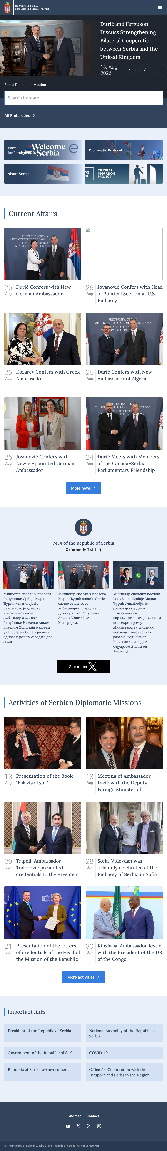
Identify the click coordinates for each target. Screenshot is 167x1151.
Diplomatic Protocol (124, 150)
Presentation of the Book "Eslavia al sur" (42, 755)
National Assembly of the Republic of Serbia (122, 1033)
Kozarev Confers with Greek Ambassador (42, 351)
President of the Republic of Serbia (39, 1030)
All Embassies (17, 115)
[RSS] (88, 1126)
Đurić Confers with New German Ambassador (42, 266)
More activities (81, 977)
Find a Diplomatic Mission (25, 85)
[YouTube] (67, 1126)
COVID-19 (98, 1052)
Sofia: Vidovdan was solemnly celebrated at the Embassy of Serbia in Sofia (124, 840)
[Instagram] (99, 1126)
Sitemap (74, 1116)
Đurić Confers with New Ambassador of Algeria (124, 351)
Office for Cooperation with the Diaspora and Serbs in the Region (119, 1072)
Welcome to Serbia (43, 150)
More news (81, 488)
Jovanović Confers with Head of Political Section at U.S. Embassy (124, 266)
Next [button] (161, 70)
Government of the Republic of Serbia (42, 1052)
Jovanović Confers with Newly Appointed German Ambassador (42, 435)
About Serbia (43, 174)
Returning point (124, 174)
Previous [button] (130, 70)
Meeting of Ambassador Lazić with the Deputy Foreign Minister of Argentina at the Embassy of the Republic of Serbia (124, 755)
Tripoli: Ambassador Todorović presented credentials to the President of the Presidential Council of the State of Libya (42, 840)
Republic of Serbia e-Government (38, 1069)
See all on (78, 666)
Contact (93, 1116)
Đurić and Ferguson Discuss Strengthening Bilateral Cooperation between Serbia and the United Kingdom (83, 48)
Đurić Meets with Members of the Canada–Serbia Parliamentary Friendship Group (124, 435)
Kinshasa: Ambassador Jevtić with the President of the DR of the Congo (124, 924)
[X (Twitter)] (78, 1126)
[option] (83, 48)
